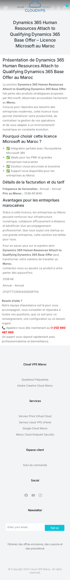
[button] (6, 8)
